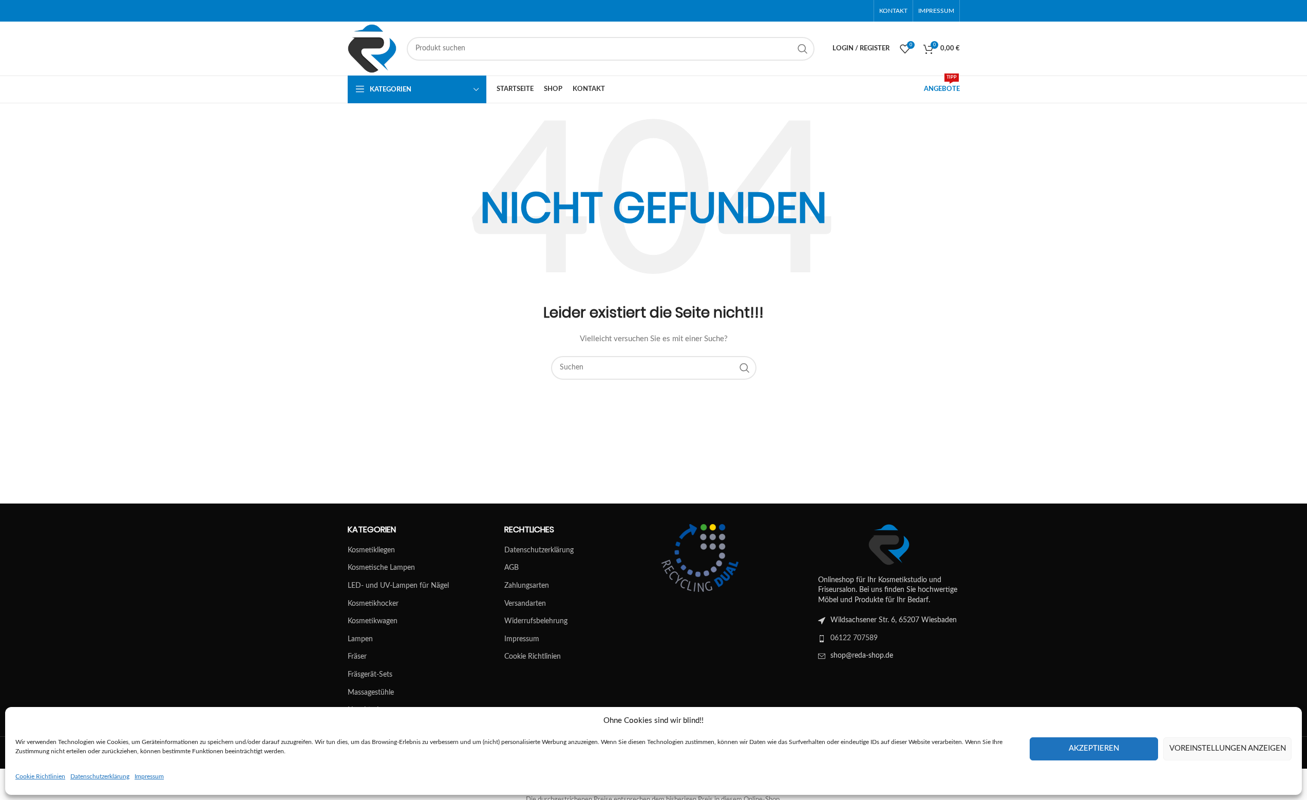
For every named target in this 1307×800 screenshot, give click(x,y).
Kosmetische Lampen (381, 567)
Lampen (360, 639)
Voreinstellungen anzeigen (1227, 748)
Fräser (357, 656)
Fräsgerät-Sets (370, 674)
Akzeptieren (1094, 748)
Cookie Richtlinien (40, 776)
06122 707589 (854, 638)
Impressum (149, 776)
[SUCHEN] (802, 49)
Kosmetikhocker (373, 603)
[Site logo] (372, 48)
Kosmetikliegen (371, 550)
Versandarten (525, 603)
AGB (511, 567)
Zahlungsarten (526, 585)
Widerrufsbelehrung (535, 621)
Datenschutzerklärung (99, 776)
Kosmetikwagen (372, 621)
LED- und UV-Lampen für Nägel (398, 585)
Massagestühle (371, 692)
